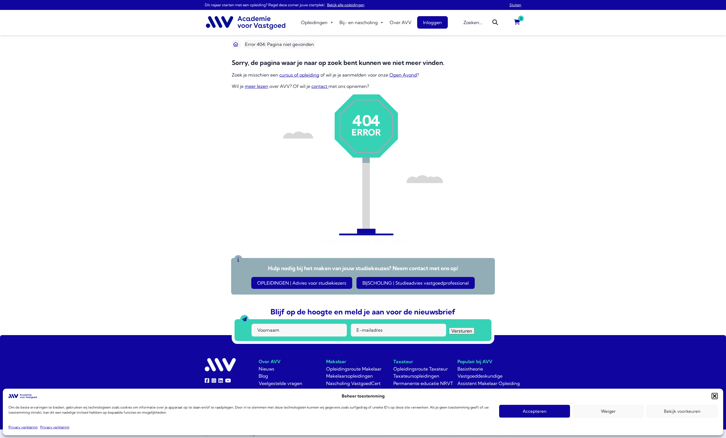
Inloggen (432, 22)
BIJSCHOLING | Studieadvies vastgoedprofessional (415, 283)
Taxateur (403, 361)
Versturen (461, 331)
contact (319, 86)
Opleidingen (314, 22)
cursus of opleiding (299, 75)
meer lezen (256, 86)
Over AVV (400, 22)
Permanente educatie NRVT (423, 383)
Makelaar (336, 361)
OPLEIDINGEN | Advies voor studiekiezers (301, 283)
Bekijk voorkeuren (682, 411)
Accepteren (534, 411)
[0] (517, 22)
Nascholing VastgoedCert (353, 383)
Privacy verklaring (23, 427)
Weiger (608, 411)
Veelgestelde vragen (280, 383)
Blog (263, 376)
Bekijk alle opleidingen (345, 5)
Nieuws (266, 369)
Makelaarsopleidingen (349, 376)
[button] (714, 396)
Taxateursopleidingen (416, 376)
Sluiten (515, 5)
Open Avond (403, 75)
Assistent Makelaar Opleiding (488, 383)
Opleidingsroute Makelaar (353, 369)
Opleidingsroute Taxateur (420, 369)
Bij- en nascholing (358, 22)
